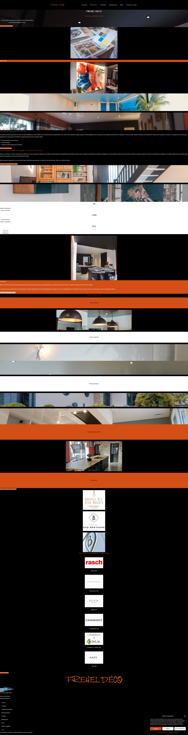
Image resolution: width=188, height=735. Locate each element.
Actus (2, 723)
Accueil (3, 702)
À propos (3, 706)
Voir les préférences (180, 728)
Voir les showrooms (5, 696)
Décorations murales (6, 709)
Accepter (156, 728)
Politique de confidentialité (162, 732)
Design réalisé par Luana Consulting (23, 732)
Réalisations (4, 719)
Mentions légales (5, 726)
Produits (3, 716)
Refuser (168, 728)
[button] (185, 716)
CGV (2, 729)
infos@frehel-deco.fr (5, 698)
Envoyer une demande (5, 692)
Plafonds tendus (5, 712)
